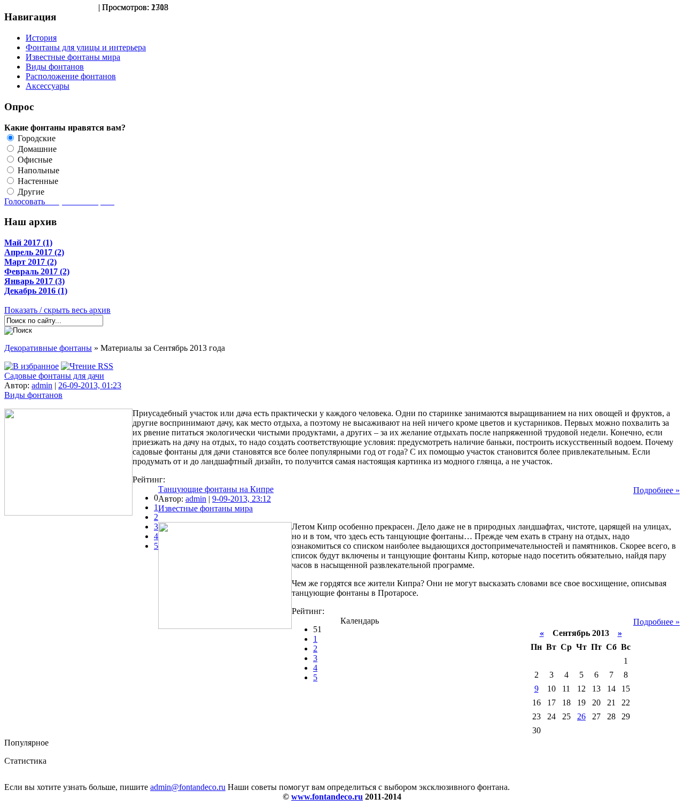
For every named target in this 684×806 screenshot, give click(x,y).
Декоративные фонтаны (48, 347)
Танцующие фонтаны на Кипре (216, 489)
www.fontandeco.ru (327, 796)
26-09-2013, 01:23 (89, 385)
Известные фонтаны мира (73, 57)
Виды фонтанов (55, 66)
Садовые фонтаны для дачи (54, 375)
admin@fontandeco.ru (188, 787)
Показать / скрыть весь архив (57, 309)
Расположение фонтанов (71, 76)
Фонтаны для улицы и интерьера (86, 47)
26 (581, 716)
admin (42, 385)
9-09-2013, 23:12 (241, 498)
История (41, 37)
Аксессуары (47, 85)
